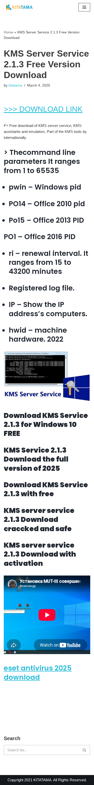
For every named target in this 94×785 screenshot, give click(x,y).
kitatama (15, 85)
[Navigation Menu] (84, 7)
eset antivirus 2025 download (38, 672)
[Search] (84, 750)
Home (8, 32)
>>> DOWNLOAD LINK (43, 109)
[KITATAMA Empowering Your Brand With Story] (19, 7)
